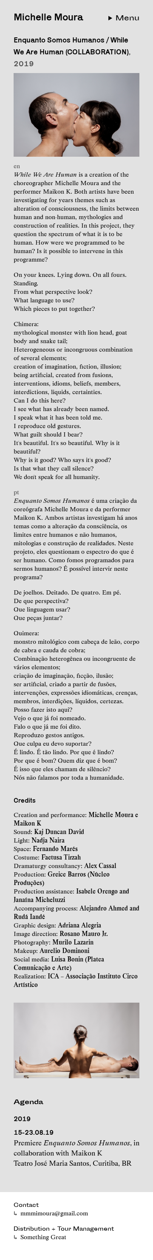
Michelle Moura (48, 17)
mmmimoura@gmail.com (54, 1213)
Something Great (43, 1237)
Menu (127, 19)
